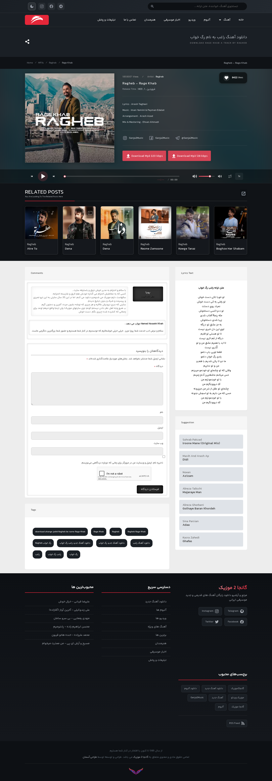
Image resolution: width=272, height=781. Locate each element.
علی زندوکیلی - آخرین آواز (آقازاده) (69, 610)
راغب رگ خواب (54, 554)
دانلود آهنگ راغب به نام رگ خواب (218, 37)
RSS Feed (234, 723)
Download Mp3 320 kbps (147, 156)
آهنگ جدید (217, 698)
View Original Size (72, 154)
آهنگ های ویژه (157, 627)
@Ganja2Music (190, 138)
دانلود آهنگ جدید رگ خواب (112, 543)
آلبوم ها (161, 610)
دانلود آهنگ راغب (141, 543)
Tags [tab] (33, 510)
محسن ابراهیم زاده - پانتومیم (71, 627)
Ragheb (53, 63)
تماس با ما (130, 20)
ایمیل (160, 428)
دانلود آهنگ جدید (155, 602)
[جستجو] (152, 6)
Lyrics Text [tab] (187, 273)
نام (161, 412)
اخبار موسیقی (172, 20)
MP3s (41, 63)
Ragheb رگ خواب (43, 543)
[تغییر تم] (32, 6)
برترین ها (161, 635)
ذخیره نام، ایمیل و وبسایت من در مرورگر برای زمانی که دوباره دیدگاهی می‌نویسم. (122, 463)
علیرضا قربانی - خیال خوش (74, 602)
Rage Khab (67, 63)
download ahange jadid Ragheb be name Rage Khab (60, 531)
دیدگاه (158, 366)
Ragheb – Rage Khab (235, 63)
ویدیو (192, 20)
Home (30, 63)
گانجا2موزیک (237, 688)
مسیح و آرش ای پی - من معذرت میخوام (66, 643)
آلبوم (207, 20)
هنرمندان (150, 20)
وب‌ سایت (158, 443)
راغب (37, 554)
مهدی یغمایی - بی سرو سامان (72, 618)
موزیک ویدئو (237, 698)
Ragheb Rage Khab (137, 531)
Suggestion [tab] (187, 423)
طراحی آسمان (90, 757)
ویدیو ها (161, 618)
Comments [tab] (37, 273)
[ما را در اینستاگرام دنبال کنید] (41, 6)
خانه (241, 20)
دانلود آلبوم (190, 688)
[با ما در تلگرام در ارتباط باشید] (61, 6)
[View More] (243, 193)
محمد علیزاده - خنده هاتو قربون (71, 635)
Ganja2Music (136, 138)
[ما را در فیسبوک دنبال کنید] (51, 6)
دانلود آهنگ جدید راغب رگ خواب (75, 543)
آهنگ (226, 20)
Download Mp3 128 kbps (191, 156)
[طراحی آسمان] (136, 771)
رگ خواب (73, 554)
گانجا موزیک (238, 707)
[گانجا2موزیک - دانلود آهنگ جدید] (37, 20)
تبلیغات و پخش (106, 20)
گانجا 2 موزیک (140, 757)
